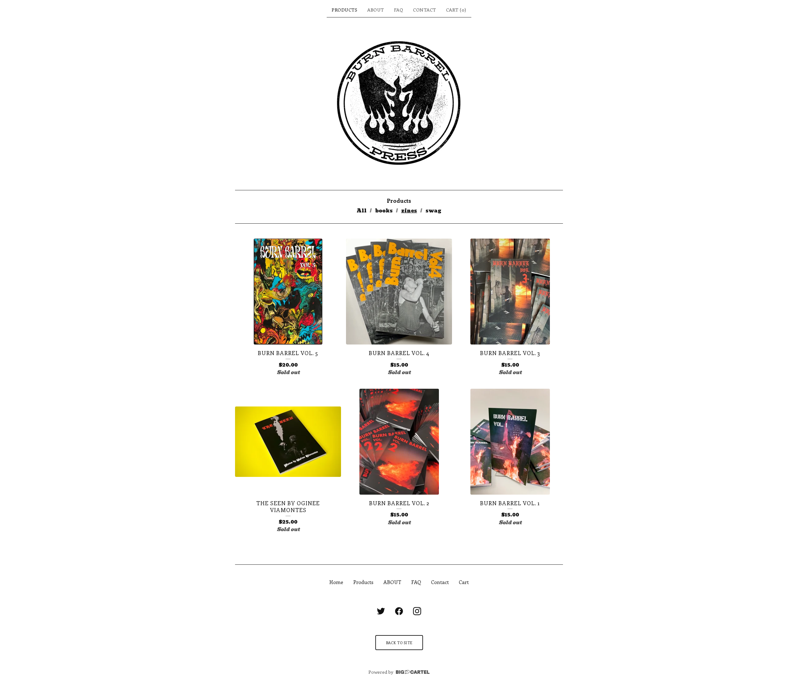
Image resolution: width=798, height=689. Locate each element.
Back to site (399, 642)
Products (344, 10)
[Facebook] (399, 611)
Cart (464, 582)
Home (336, 582)
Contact (424, 10)
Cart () (456, 10)
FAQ (398, 10)
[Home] (399, 103)
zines (409, 211)
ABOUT (375, 10)
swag (433, 211)
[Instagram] (417, 611)
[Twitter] (381, 611)
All (362, 211)
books (384, 211)
